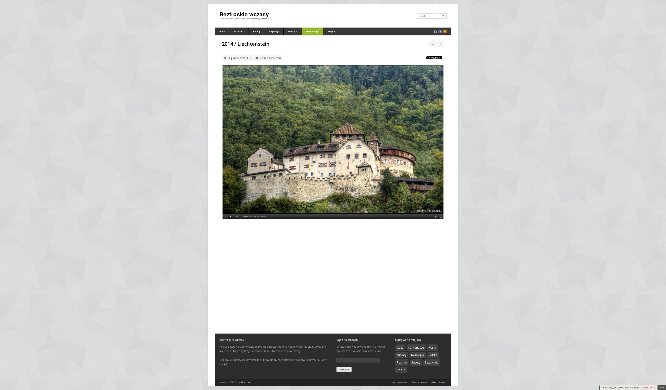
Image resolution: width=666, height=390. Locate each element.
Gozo (400, 347)
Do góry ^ (442, 382)
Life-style (292, 31)
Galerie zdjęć (312, 31)
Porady (256, 31)
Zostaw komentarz (270, 58)
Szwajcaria (431, 362)
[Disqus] (333, 277)
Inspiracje (274, 31)
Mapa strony (403, 382)
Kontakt (433, 382)
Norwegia (417, 355)
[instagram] (435, 31)
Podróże (238, 31)
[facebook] (440, 31)
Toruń (401, 370)
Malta (432, 347)
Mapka (331, 31)
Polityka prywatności (419, 382)
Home (222, 31)
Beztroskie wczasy (244, 14)
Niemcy (401, 355)
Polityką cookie (648, 388)
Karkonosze (416, 347)
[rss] (445, 31)
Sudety (415, 362)
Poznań (402, 362)
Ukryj (661, 388)
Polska (433, 355)
